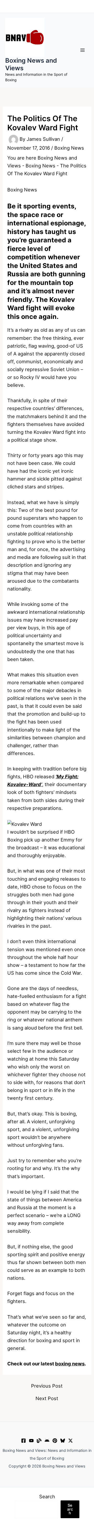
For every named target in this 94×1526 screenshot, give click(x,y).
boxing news (70, 1363)
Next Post (47, 1398)
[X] (70, 1440)
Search (47, 1496)
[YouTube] (31, 1440)
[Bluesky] (62, 1440)
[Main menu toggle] (83, 50)
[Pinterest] (54, 1440)
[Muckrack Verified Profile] (39, 1440)
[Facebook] (23, 1440)
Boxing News (69, 148)
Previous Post (47, 1385)
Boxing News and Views (31, 64)
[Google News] (47, 1440)
